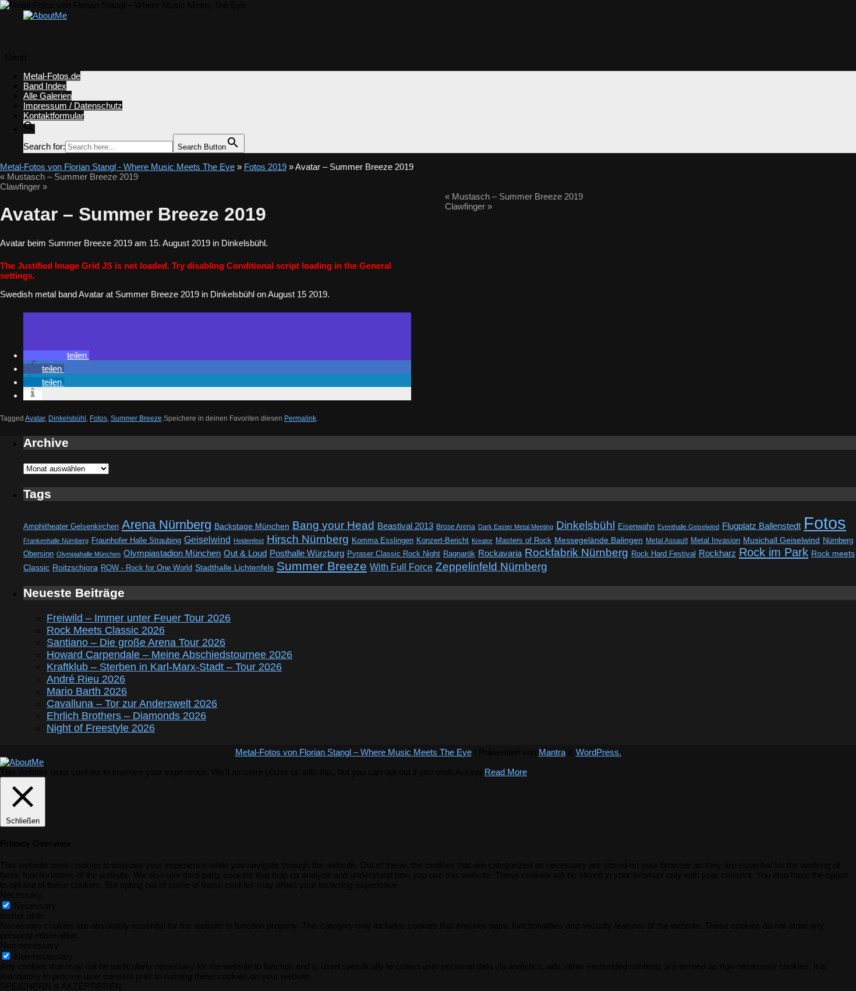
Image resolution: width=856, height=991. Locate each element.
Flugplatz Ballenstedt (761, 526)
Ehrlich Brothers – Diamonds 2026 (126, 716)
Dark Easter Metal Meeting (515, 526)
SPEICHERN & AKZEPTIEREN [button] (61, 986)
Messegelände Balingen (598, 540)
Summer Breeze (136, 418)
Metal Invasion (715, 540)
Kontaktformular (53, 115)
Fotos (98, 418)
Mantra (552, 752)
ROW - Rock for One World (146, 567)
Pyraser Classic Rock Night (393, 553)
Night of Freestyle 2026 (101, 728)
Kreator (482, 540)
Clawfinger (23, 186)
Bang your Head (333, 525)
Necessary (35, 906)
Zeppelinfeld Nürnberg (491, 566)
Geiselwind (207, 540)
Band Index (44, 86)
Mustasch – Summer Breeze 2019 (69, 177)
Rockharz (717, 553)
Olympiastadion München (172, 553)
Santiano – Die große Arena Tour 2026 (136, 642)
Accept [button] (468, 772)
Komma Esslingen (382, 540)
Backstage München (251, 526)
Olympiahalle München (88, 553)
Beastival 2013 (405, 526)
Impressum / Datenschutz (72, 106)
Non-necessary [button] (29, 945)
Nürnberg (838, 541)
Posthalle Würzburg (307, 553)
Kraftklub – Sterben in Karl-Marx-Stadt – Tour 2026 (164, 667)
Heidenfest (249, 540)
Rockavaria (500, 553)
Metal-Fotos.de (51, 76)
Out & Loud (245, 553)
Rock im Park (773, 552)
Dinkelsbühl (67, 418)
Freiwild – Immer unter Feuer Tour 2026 (139, 618)
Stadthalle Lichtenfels (234, 567)
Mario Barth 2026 (87, 691)
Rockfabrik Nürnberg (576, 552)
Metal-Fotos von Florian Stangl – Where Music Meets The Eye (353, 752)
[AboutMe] (45, 15)
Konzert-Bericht (442, 540)
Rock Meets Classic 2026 (106, 630)
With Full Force (401, 567)
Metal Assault (667, 541)
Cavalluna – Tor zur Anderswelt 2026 (132, 703)
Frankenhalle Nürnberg (56, 540)
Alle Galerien (47, 96)
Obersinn (38, 553)
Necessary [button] (21, 895)
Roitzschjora (75, 567)
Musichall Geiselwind (781, 540)
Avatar (35, 418)
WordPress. (598, 752)
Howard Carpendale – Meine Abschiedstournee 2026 (169, 654)
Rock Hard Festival (663, 553)
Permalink (300, 418)
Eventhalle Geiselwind (688, 526)
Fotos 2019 (265, 167)
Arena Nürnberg (166, 524)
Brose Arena (455, 526)
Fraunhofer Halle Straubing (136, 540)
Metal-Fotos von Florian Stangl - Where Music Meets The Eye (117, 167)
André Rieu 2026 (86, 679)
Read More (505, 772)
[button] (29, 129)
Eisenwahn (636, 526)
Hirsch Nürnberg (308, 539)
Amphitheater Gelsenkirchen (71, 526)
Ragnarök (459, 553)
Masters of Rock (523, 541)
